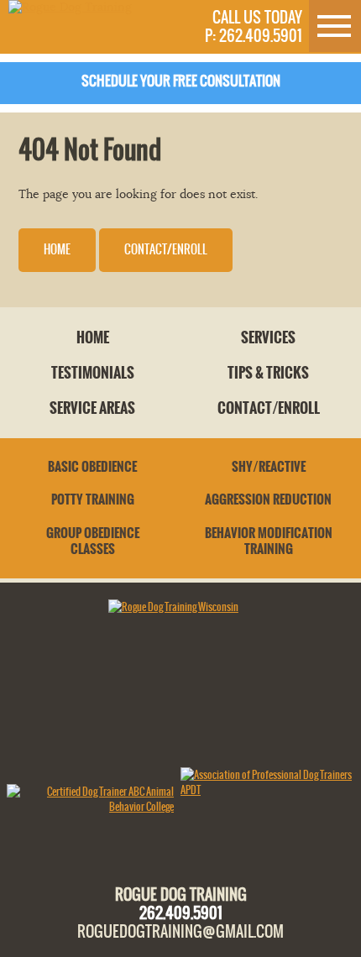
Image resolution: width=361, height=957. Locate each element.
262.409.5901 (180, 912)
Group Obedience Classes (92, 541)
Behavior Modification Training (268, 541)
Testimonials (92, 373)
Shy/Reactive (269, 467)
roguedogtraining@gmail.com (180, 931)
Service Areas (92, 408)
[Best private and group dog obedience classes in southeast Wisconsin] (70, 7)
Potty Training (92, 499)
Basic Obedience (92, 467)
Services (268, 337)
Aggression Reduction (268, 499)
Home (57, 250)
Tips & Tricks (268, 373)
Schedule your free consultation (180, 81)
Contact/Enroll (165, 250)
